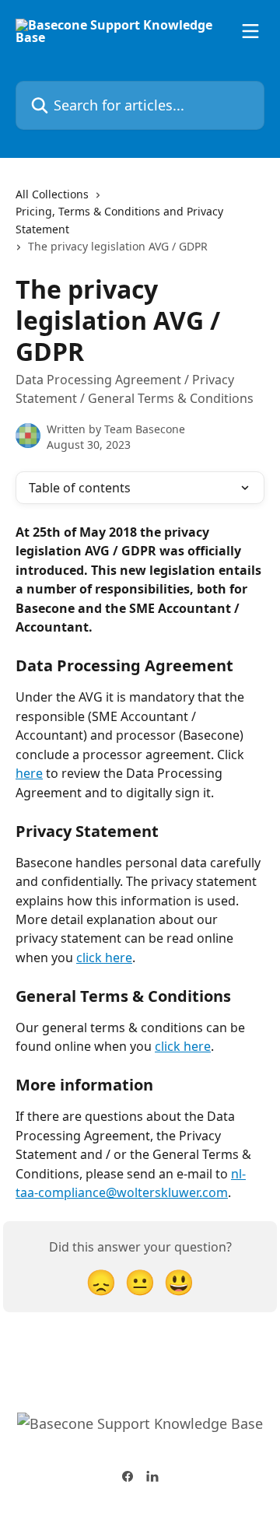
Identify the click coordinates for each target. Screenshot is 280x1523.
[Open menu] (250, 31)
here (29, 773)
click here (104, 957)
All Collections (52, 194)
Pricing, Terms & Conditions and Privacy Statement (119, 220)
